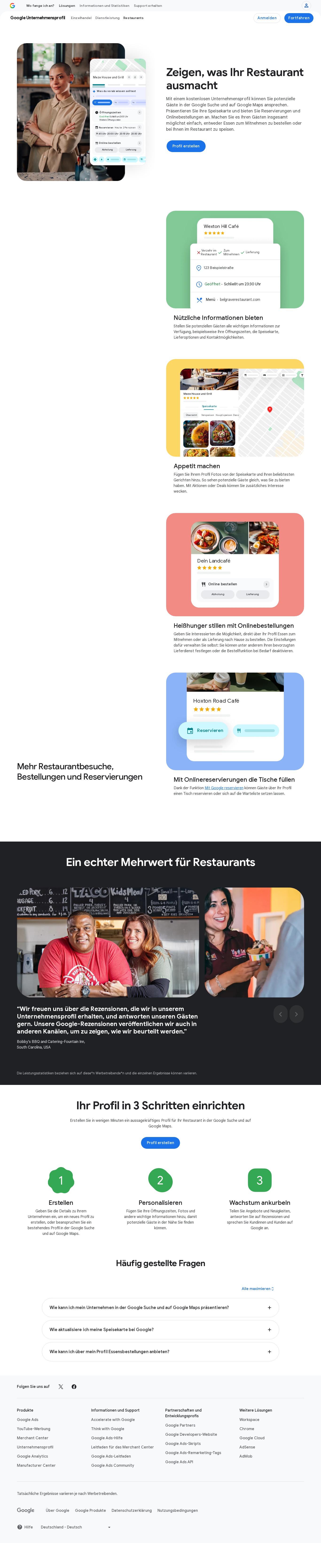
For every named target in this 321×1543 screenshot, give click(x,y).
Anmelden (267, 18)
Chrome (246, 1429)
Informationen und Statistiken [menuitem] (104, 6)
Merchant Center (32, 1438)
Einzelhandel (81, 18)
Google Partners (180, 1425)
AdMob (245, 1456)
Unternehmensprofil (35, 1447)
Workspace (249, 1419)
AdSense (247, 1447)
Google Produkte (90, 1510)
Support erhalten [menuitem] (148, 6)
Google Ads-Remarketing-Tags (193, 1453)
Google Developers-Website (191, 1434)
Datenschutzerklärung (132, 1510)
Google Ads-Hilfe (107, 1438)
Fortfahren (298, 18)
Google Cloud (252, 1438)
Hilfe (28, 1527)
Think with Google (107, 1429)
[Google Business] (12, 5)
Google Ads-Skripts (183, 1443)
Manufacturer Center (36, 1465)
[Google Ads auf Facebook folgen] (74, 1386)
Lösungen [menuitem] (67, 6)
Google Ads (27, 1419)
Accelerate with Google (113, 1419)
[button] (160, 1307)
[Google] (26, 1510)
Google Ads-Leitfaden (111, 1456)
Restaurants (133, 18)
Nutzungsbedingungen (177, 1510)
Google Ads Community (112, 1465)
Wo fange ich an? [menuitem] (40, 6)
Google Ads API (179, 1462)
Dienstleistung (107, 18)
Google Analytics (32, 1456)
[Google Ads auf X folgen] (61, 1386)
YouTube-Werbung (33, 1429)
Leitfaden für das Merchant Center (122, 1447)
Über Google (57, 1510)
